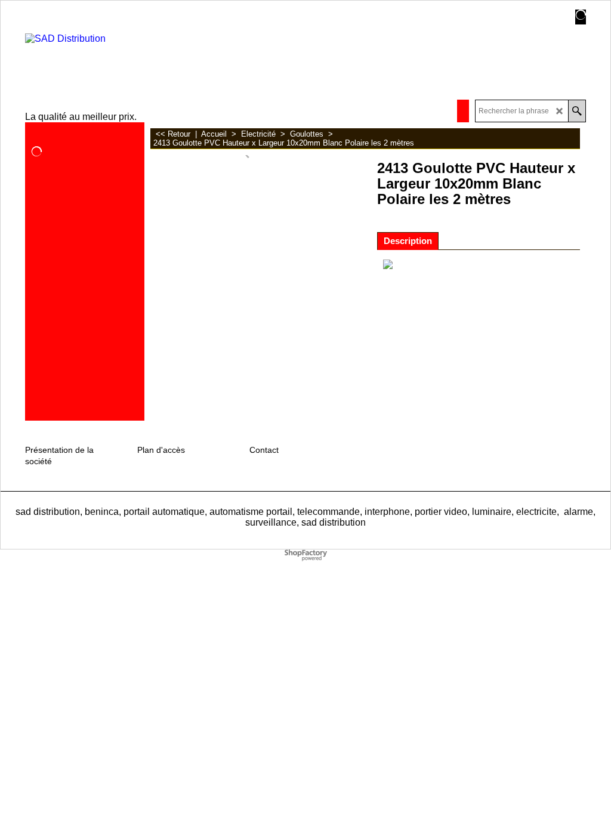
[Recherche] (576, 111)
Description (408, 241)
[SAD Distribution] (120, 56)
